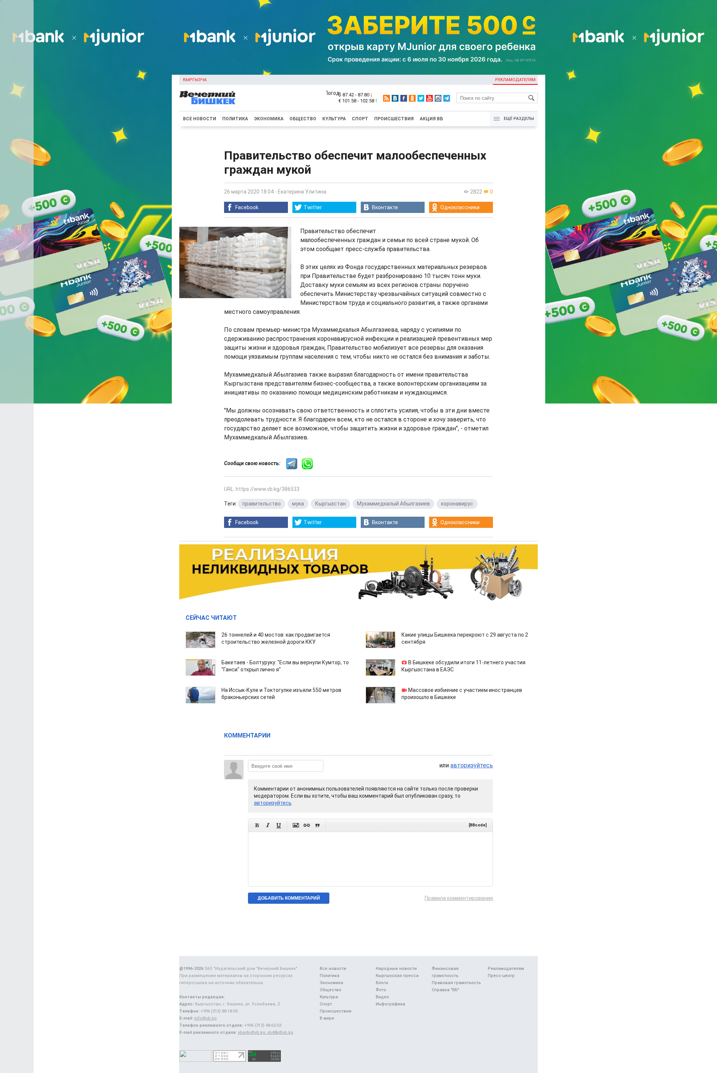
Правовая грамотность (456, 982)
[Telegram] (446, 98)
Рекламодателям (515, 79)
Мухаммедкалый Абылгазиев (393, 504)
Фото (381, 989)
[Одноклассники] (412, 98)
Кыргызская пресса (397, 975)
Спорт (360, 118)
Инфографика (390, 1004)
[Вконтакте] (395, 98)
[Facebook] (403, 98)
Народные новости (396, 968)
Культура (334, 118)
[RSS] (386, 98)
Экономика (268, 118)
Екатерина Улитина (302, 192)
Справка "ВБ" (445, 989)
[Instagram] (438, 98)
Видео (382, 997)
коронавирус (457, 504)
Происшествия (394, 118)
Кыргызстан (330, 504)
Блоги (382, 982)
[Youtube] (429, 98)
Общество (302, 118)
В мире (327, 1018)
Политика (235, 118)
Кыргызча (195, 79)
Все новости (199, 118)
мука (298, 504)
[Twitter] (421, 98)
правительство (261, 504)
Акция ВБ (431, 118)
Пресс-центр (501, 975)
